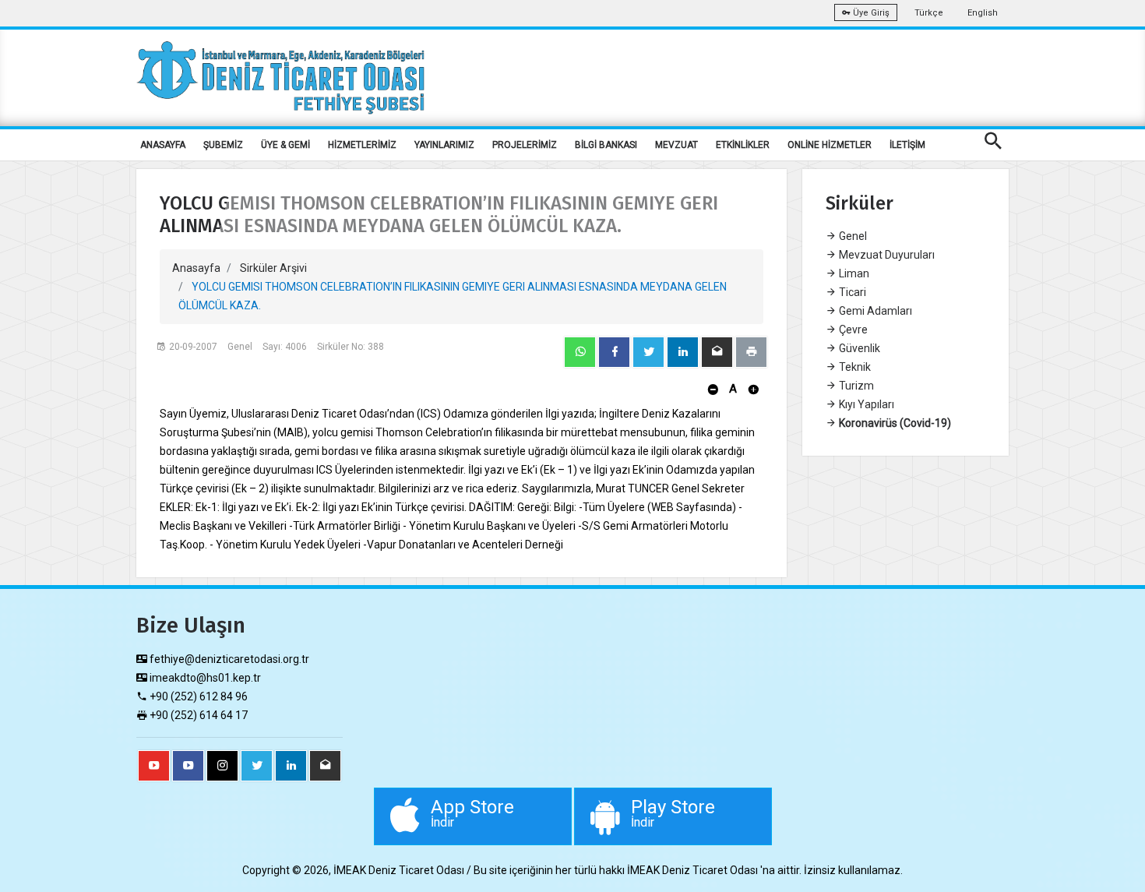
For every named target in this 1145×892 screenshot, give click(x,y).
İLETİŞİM (907, 144)
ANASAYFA (162, 144)
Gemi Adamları (874, 311)
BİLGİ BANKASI (606, 144)
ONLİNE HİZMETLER (829, 144)
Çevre (852, 329)
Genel (852, 236)
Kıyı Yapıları (865, 404)
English (982, 13)
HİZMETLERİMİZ (362, 144)
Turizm (855, 385)
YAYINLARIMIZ (444, 144)
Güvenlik (858, 348)
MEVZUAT (676, 144)
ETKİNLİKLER (743, 144)
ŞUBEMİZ (223, 144)
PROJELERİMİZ (524, 144)
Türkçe (928, 13)
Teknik (854, 367)
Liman (853, 273)
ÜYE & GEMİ (285, 144)
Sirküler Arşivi (273, 268)
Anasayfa (196, 268)
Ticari (851, 292)
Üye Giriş (870, 13)
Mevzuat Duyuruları (886, 255)
